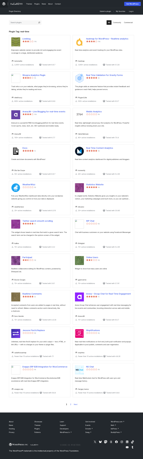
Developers (64, 429)
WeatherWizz (28, 184)
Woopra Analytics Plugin (33, 75)
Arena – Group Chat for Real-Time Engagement (108, 294)
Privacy (11, 432)
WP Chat (90, 221)
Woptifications (93, 330)
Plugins (37, 429)
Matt (113, 425)
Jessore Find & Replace (33, 330)
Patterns (37, 432)
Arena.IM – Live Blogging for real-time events (43, 111)
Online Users (92, 257)
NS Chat (90, 367)
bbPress (115, 429)
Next (75, 404)
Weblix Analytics (94, 111)
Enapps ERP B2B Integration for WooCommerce (44, 367)
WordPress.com (117, 422)
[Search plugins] (39, 22)
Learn (62, 422)
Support (63, 425)
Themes (37, 425)
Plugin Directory (15, 11)
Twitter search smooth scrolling (37, 221)
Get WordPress (132, 4)
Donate (89, 429)
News (11, 425)
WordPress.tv (66, 432)
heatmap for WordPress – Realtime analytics (107, 39)
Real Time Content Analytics (99, 148)
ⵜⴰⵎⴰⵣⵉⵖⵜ (34, 445)
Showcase (38, 422)
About (11, 422)
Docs (24, 148)
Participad (27, 257)
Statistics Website (95, 184)
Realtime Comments (32, 294)
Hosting (12, 429)
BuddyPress (116, 432)
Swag (88, 432)
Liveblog (26, 39)
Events (87, 425)
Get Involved (90, 422)
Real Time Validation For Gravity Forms (104, 75)
